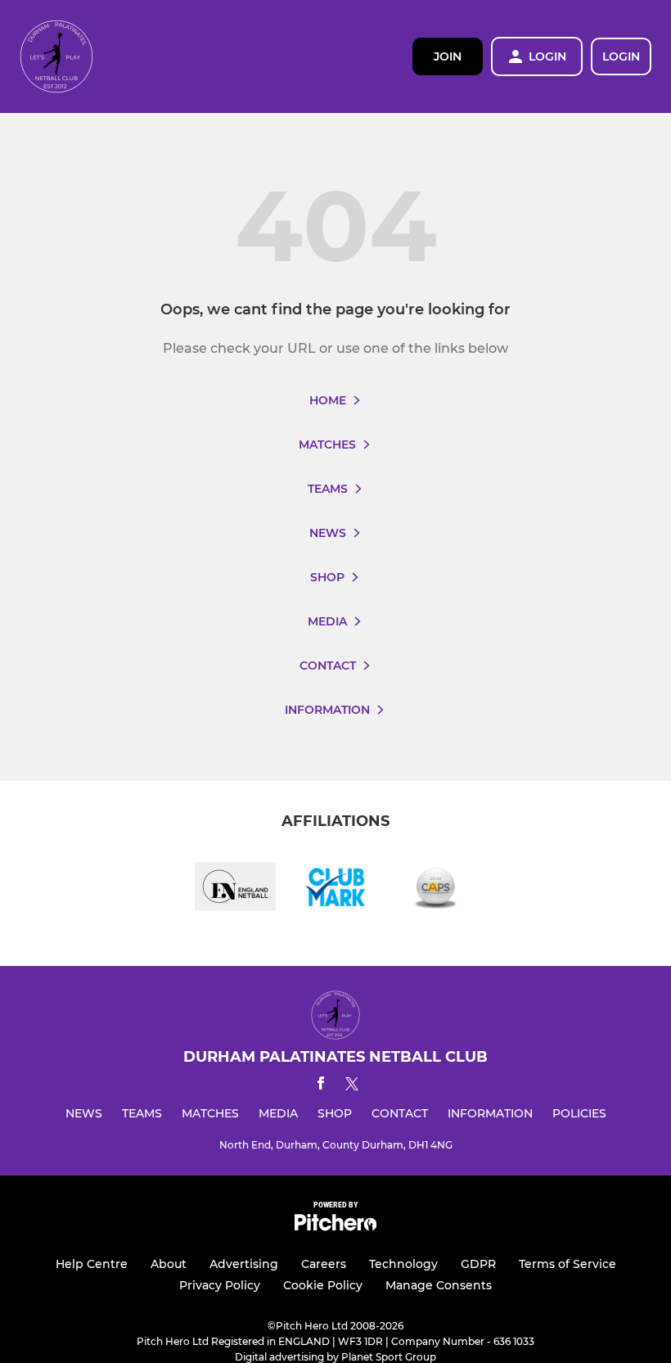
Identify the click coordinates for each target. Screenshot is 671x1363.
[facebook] (321, 1086)
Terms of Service (567, 1264)
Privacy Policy (219, 1285)
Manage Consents (438, 1285)
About (169, 1264)
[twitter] (351, 1086)
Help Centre (92, 1264)
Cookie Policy (323, 1285)
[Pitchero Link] (335, 1226)
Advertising (243, 1264)
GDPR (478, 1264)
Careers (323, 1264)
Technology (403, 1264)
